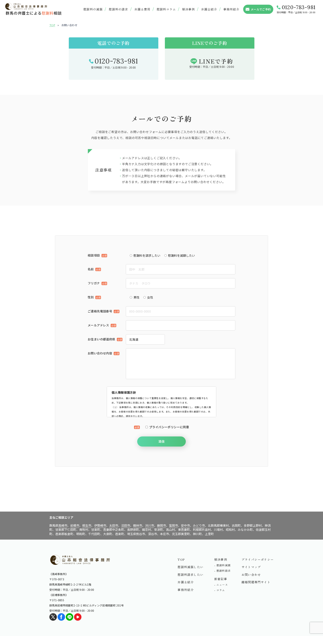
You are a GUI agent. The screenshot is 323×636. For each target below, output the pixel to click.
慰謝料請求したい (190, 574)
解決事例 (188, 9)
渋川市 (149, 525)
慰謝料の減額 (93, 9)
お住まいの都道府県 (101, 339)
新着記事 (220, 579)
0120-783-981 (299, 7)
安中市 (185, 525)
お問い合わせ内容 (100, 353)
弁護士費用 (142, 9)
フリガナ (94, 283)
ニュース (222, 584)
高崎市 (62, 525)
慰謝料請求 (223, 570)
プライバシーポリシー (258, 559)
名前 (91, 269)
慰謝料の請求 (118, 9)
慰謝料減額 (223, 565)
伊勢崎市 (100, 525)
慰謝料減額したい (190, 567)
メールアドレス (98, 325)
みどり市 (199, 525)
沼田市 (125, 525)
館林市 (137, 525)
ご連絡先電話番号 (100, 311)
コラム (220, 590)
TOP (52, 25)
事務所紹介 (231, 9)
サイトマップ (251, 567)
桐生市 (86, 525)
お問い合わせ (251, 574)
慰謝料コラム (166, 9)
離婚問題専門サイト (256, 582)
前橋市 (74, 525)
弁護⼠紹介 (209, 9)
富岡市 (173, 525)
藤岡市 (161, 525)
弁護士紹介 (186, 582)
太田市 (113, 525)
